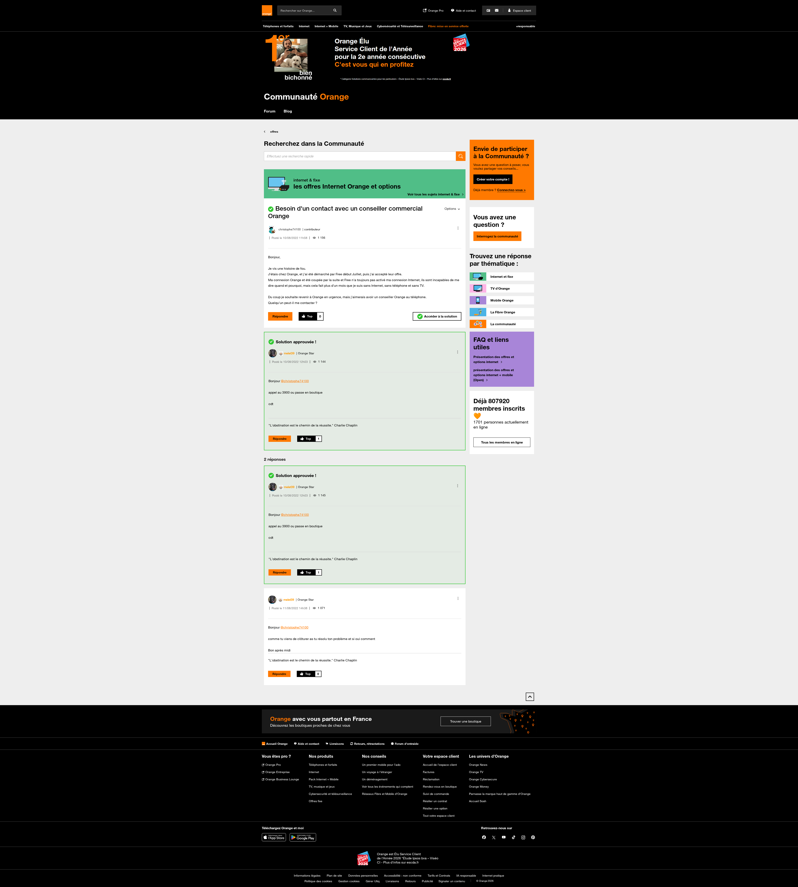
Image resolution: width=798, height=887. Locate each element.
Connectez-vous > (511, 190)
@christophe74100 (295, 381)
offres (274, 131)
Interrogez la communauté (497, 236)
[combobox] (360, 156)
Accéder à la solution (440, 316)
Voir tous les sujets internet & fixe (434, 194)
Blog (288, 111)
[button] (458, 228)
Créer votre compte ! (493, 179)
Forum (269, 111)
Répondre (280, 316)
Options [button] (450, 208)
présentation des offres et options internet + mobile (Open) (493, 375)
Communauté (306, 96)
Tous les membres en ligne (502, 442)
